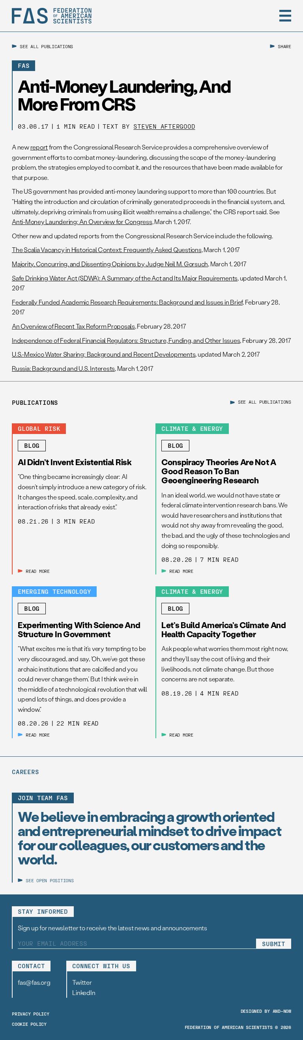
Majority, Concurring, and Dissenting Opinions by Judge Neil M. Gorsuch (110, 264)
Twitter (82, 982)
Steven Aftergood (164, 126)
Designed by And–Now (266, 1011)
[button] (285, 16)
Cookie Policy (29, 1024)
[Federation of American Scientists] (52, 16)
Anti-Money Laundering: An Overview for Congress (82, 221)
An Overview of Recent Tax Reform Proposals (73, 326)
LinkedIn (83, 992)
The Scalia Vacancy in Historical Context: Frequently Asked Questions (107, 249)
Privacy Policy (30, 1013)
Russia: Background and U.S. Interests (63, 368)
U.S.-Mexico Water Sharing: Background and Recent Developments (103, 354)
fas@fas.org (34, 982)
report (39, 147)
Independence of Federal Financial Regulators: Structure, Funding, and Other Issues (126, 340)
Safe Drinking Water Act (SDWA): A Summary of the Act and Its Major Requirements (125, 278)
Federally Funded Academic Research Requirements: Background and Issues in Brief (127, 302)
